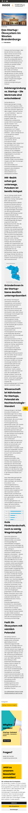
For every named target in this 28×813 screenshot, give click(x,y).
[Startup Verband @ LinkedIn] (2, 1)
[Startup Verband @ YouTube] (7, 1)
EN (26, 1)
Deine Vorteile (7, 740)
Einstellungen (14, 809)
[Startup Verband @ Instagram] (5, 1)
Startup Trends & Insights (9, 705)
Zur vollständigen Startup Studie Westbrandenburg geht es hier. (13, 692)
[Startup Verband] (18, 7)
